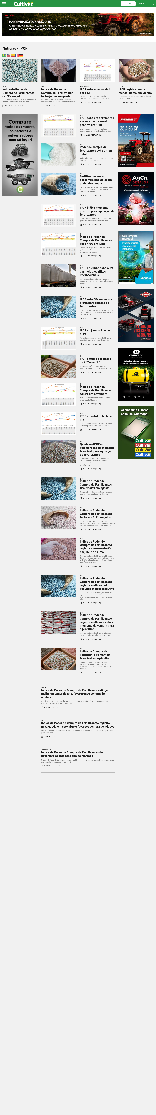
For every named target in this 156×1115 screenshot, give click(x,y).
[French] (17, 55)
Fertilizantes (84, 87)
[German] (21, 55)
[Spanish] (13, 55)
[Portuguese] (4, 55)
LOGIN (141, 4)
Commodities (46, 750)
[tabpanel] (78, 24)
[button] (4, 3)
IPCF (81, 115)
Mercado (5, 87)
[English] (9, 55)
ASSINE (128, 4)
